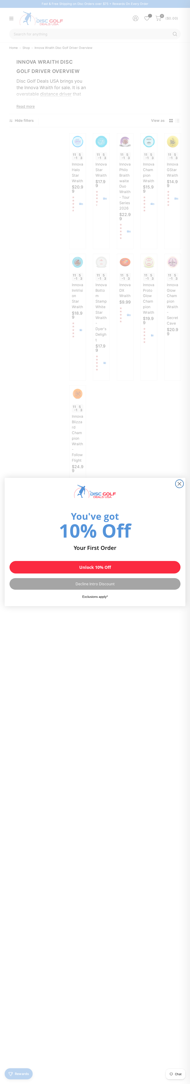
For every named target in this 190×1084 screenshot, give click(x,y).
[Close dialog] (179, 484)
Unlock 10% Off (95, 567)
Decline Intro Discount (95, 583)
